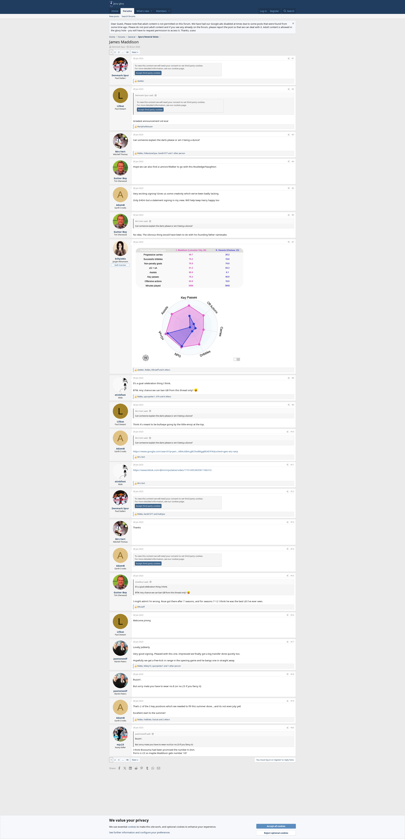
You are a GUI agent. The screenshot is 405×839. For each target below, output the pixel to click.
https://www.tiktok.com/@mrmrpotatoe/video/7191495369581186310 (172, 470)
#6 (293, 215)
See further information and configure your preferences (139, 832)
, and (151, 514)
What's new (143, 10)
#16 (292, 615)
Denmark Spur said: (144, 95)
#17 (292, 641)
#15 (292, 575)
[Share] (289, 58)
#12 (292, 491)
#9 (293, 404)
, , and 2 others (153, 719)
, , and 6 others (153, 370)
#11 (292, 464)
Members (161, 10)
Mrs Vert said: (141, 221)
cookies (132, 826)
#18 (292, 674)
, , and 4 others (154, 396)
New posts (114, 16)
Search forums (128, 16)
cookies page (178, 68)
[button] (151, 11)
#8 (293, 378)
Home (115, 10)
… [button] (123, 52)
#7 (293, 242)
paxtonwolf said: (143, 733)
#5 (293, 188)
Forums (127, 10)
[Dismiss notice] (292, 23)
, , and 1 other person (161, 153)
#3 (293, 134)
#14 (292, 549)
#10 (292, 431)
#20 (292, 727)
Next (134, 52)
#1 (293, 58)
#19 (292, 701)
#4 (293, 161)
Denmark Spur (118, 46)
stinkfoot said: (141, 582)
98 (127, 52)
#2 (293, 89)
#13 (292, 522)
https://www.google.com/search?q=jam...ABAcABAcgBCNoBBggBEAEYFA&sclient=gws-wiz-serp (185, 451)
